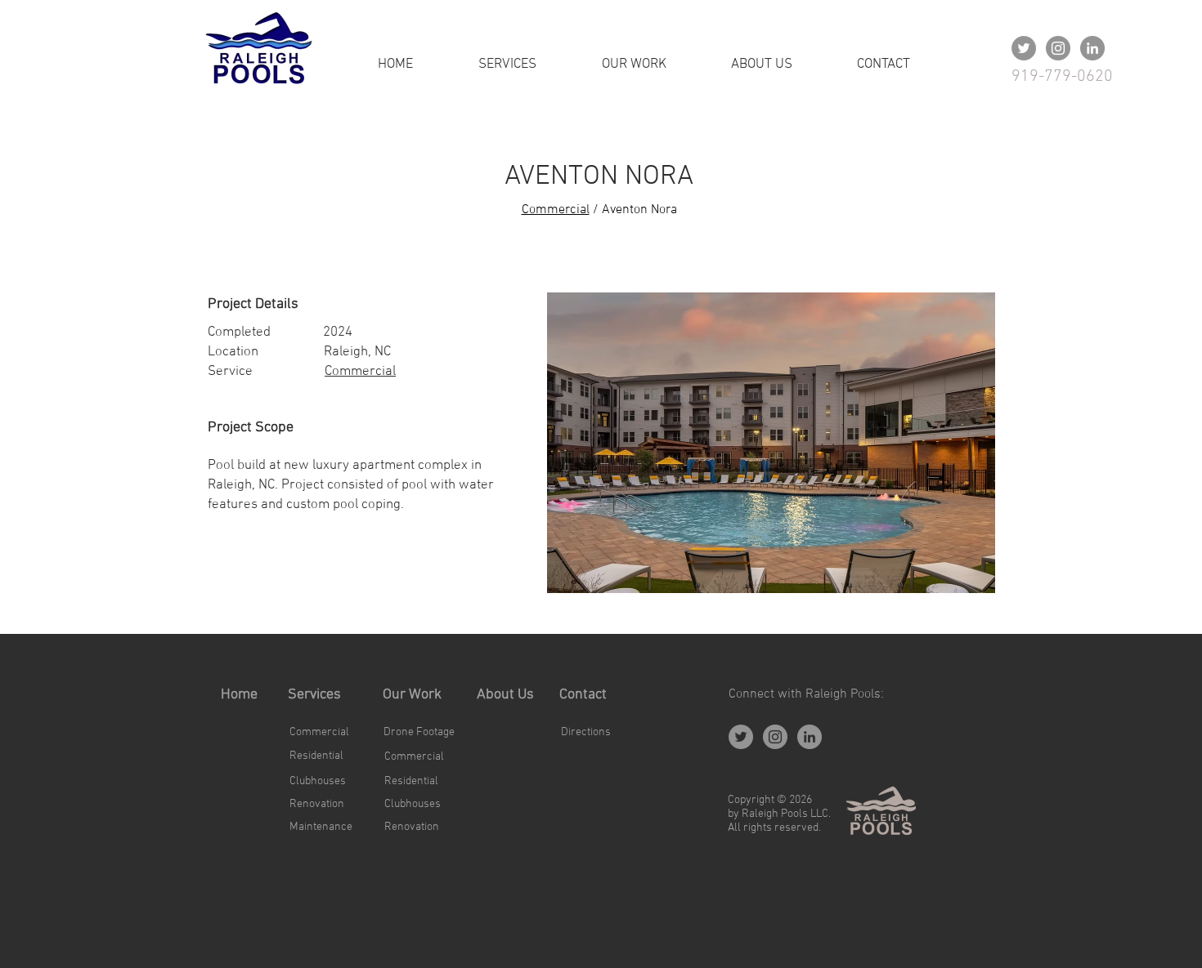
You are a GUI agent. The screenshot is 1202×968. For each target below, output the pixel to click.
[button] (771, 442)
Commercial (556, 210)
